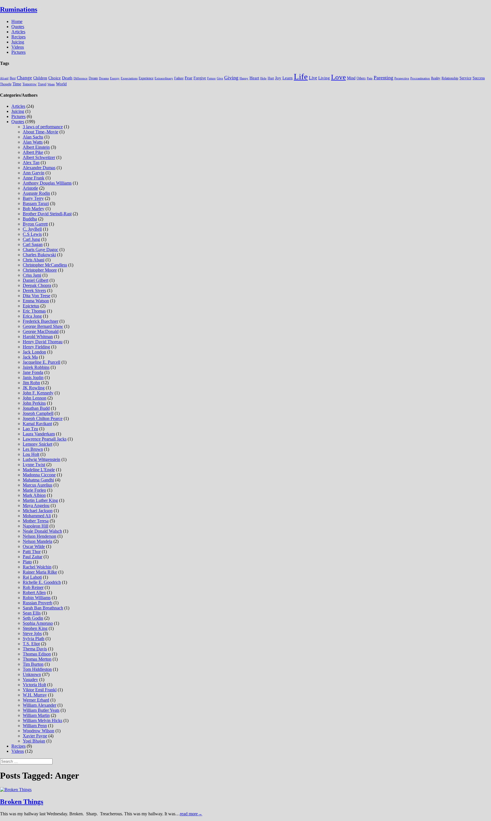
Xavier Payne (35, 735)
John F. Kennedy (38, 392)
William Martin (36, 715)
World (61, 84)
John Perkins (34, 403)
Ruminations (18, 9)
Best (13, 78)
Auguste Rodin (36, 193)
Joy (278, 78)
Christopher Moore (40, 270)
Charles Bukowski (39, 254)
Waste (51, 84)
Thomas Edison (37, 654)
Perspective (401, 78)
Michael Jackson (38, 510)
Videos (17, 47)
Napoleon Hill (35, 526)
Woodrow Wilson (38, 730)
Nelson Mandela (37, 541)
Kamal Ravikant (37, 423)
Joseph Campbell (38, 413)
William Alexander (39, 705)
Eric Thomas (34, 311)
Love (338, 77)
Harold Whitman (38, 336)
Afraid (4, 78)
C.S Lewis (32, 234)
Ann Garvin (33, 172)
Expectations (129, 78)
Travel (42, 84)
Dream (93, 78)
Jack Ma (30, 357)
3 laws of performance (43, 126)
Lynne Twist (34, 464)
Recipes (18, 36)
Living (324, 78)
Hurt (271, 78)
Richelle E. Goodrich (42, 582)
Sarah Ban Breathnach (43, 607)
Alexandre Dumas (39, 167)
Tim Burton (33, 664)
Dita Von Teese (36, 295)
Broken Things (21, 801)
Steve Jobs (32, 633)
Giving (231, 77)
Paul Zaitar (32, 556)
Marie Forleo (34, 490)
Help (263, 78)
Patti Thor (32, 551)
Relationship (450, 78)
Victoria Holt (34, 684)
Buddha (30, 218)
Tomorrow (29, 84)
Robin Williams (37, 597)
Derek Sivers (34, 290)
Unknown (32, 674)
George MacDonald (41, 331)
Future (211, 78)
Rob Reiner (33, 587)
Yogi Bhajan (34, 741)
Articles (18, 31)
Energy (115, 78)
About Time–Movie (40, 131)
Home (16, 21)
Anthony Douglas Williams (47, 183)
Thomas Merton (37, 659)
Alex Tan (31, 162)
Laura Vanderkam (39, 433)
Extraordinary (164, 78)
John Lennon (34, 398)
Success (479, 78)
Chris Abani (33, 259)
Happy (244, 78)
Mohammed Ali (37, 515)
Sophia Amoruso (38, 623)
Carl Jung (31, 239)
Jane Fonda (33, 372)
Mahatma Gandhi (38, 479)
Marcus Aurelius (37, 485)
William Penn (35, 725)
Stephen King (35, 628)
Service (465, 78)
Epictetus (31, 305)
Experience (146, 78)
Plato (27, 561)
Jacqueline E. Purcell (41, 362)
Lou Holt (31, 454)
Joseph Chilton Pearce (43, 418)
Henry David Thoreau (43, 341)
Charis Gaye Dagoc (40, 249)
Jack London (34, 352)
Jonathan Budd (36, 408)
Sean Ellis (32, 613)
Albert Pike (33, 152)
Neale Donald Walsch (42, 531)
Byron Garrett (35, 224)
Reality (435, 78)
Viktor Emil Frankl (40, 689)
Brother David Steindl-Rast (47, 213)
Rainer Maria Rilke (40, 572)
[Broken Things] (16, 789)
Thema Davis (35, 648)
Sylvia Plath (33, 638)
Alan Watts (33, 142)
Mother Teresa (36, 520)
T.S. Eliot (31, 643)
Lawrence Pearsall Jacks (44, 439)
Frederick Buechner (40, 321)
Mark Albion (34, 495)
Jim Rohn (31, 382)
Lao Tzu (30, 428)
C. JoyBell (32, 229)
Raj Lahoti (32, 577)
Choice (54, 78)
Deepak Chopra (37, 285)
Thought (5, 84)
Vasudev (30, 679)
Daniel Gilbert (35, 280)
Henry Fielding (36, 346)
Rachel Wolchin (37, 566)
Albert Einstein (36, 147)
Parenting (383, 77)
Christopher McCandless (45, 264)
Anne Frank (33, 177)
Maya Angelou (36, 505)
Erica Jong (32, 316)
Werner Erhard (36, 700)
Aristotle (30, 188)
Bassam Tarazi (36, 203)
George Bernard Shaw (43, 326)
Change (24, 77)
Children (40, 78)
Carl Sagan (33, 244)
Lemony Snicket (37, 444)
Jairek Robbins (36, 367)
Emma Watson (36, 300)
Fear (188, 78)
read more (191, 813)
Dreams (104, 78)
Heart (254, 78)
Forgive (200, 78)
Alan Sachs (33, 137)
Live (313, 77)
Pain (370, 78)
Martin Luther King (40, 500)
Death (67, 77)
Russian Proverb (37, 602)
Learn (287, 77)
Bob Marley (33, 208)
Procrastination (420, 78)
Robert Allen (34, 592)
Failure (179, 78)
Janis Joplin (33, 377)
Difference (81, 78)
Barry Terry (33, 198)
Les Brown (33, 449)
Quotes (17, 26)
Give (220, 78)
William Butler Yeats (41, 710)
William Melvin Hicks (42, 720)
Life (301, 76)
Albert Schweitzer (39, 157)
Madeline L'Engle (39, 469)
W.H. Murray (35, 694)
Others (361, 78)
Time (17, 83)
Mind (351, 78)
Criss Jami (32, 275)
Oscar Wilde (34, 546)
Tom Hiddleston (37, 669)
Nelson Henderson (39, 536)
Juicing (17, 42)
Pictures (18, 52)
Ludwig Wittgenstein (41, 459)
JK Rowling (34, 387)
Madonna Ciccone (39, 474)
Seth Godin (33, 618)
